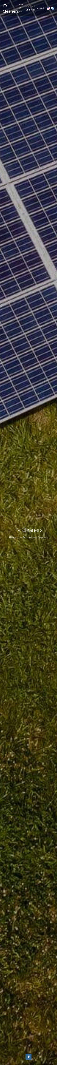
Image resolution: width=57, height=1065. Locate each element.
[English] (48, 8)
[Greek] (52, 8)
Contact (40, 8)
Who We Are (21, 8)
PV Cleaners (11, 8)
